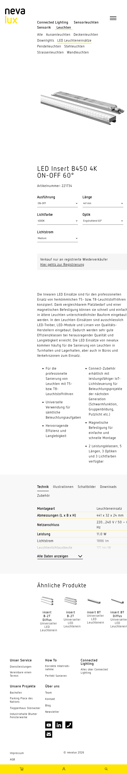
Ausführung (46, 197)
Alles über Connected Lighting (94, 671)
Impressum (17, 753)
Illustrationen (63, 487)
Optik (86, 214)
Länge (87, 197)
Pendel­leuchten (49, 46)
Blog (48, 705)
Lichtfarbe (45, 214)
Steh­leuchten (74, 46)
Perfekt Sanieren (56, 675)
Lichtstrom (45, 232)
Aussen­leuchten (58, 34)
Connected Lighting (52, 22)
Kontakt (50, 699)
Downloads (108, 487)
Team (48, 692)
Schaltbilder (87, 487)
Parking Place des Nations (21, 700)
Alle (40, 34)
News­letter (52, 711)
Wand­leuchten (78, 52)
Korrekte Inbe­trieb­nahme (57, 667)
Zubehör (43, 495)
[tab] (43, 486)
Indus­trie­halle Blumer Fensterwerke (23, 715)
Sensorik (44, 27)
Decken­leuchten (86, 34)
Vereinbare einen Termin (20, 674)
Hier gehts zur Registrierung (62, 264)
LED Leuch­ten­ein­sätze (74, 40)
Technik (43, 487)
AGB (12, 759)
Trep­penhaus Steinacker (25, 708)
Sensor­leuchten (86, 22)
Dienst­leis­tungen (20, 666)
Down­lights (45, 40)
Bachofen (16, 692)
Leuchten (64, 27)
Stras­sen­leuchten (50, 52)
